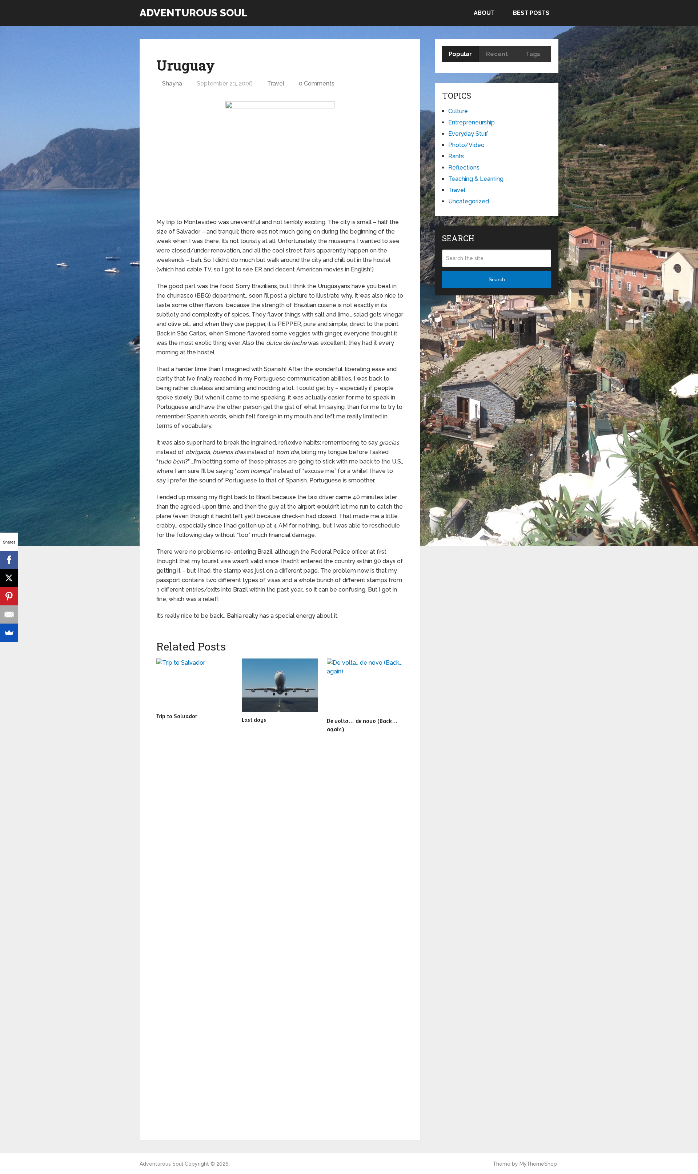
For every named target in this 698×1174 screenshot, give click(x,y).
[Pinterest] (9, 596)
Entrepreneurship (471, 122)
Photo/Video (466, 145)
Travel (275, 83)
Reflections (464, 167)
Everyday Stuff (468, 133)
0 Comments (316, 83)
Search (497, 279)
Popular (460, 54)
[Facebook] (9, 560)
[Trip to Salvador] (194, 683)
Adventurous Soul (194, 13)
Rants (456, 156)
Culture (458, 111)
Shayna (172, 83)
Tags (533, 54)
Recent (497, 54)
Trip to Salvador (176, 716)
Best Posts (531, 12)
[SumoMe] (9, 633)
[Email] (9, 614)
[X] (9, 578)
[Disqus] (280, 841)
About (484, 12)
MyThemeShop (538, 1164)
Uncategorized (468, 201)
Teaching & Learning (476, 178)
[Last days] (280, 685)
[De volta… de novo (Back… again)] (365, 685)
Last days (254, 719)
